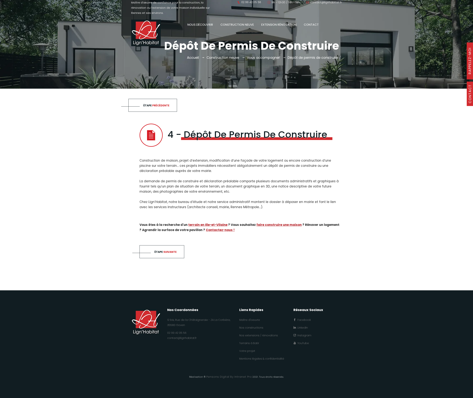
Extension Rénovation (278, 25)
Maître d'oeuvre (249, 320)
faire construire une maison (279, 225)
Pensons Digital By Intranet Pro (229, 377)
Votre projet (247, 351)
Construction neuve (237, 25)
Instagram (303, 335)
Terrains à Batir (249, 343)
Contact (311, 25)
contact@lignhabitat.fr (326, 2)
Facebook (303, 320)
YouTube (302, 343)
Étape (156, 105)
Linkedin (302, 327)
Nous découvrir (200, 25)
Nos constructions (251, 327)
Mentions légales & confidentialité (261, 359)
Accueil (193, 57)
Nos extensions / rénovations (258, 335)
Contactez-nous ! (220, 230)
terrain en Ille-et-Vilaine (207, 225)
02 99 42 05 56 (176, 333)
